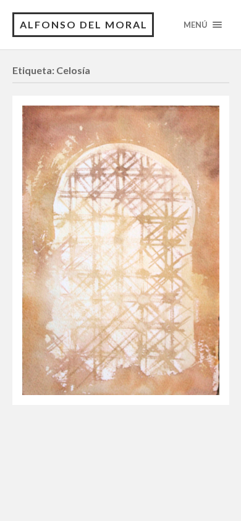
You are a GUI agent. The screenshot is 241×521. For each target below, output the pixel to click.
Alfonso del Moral (84, 24)
